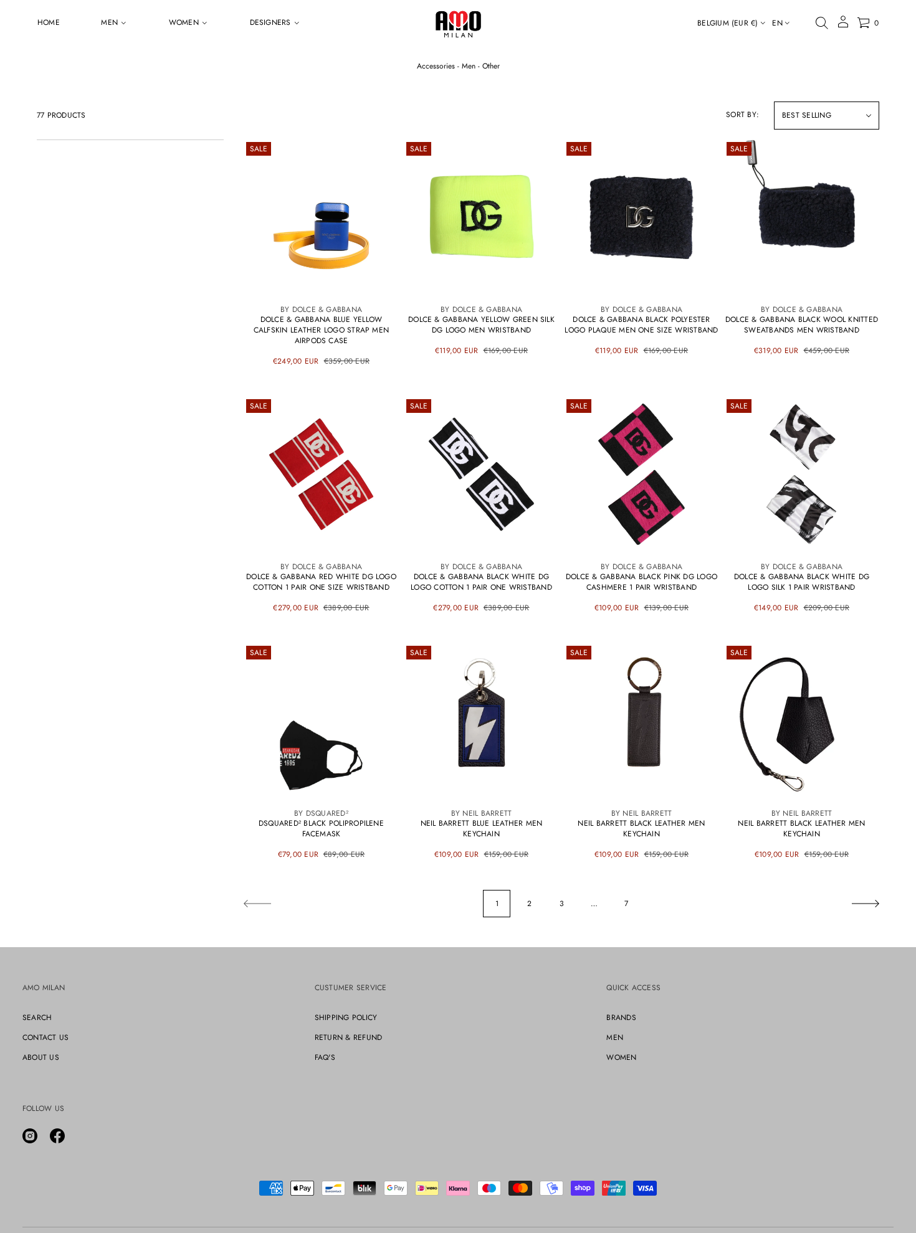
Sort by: (742, 114)
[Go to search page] (822, 23)
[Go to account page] (843, 26)
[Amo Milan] (458, 23)
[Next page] (865, 903)
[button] (822, 23)
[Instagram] (30, 1136)
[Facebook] (57, 1136)
